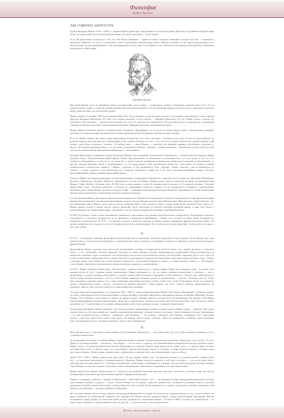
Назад (127, 410)
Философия (143, 7)
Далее (156, 410)
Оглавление (142, 410)
